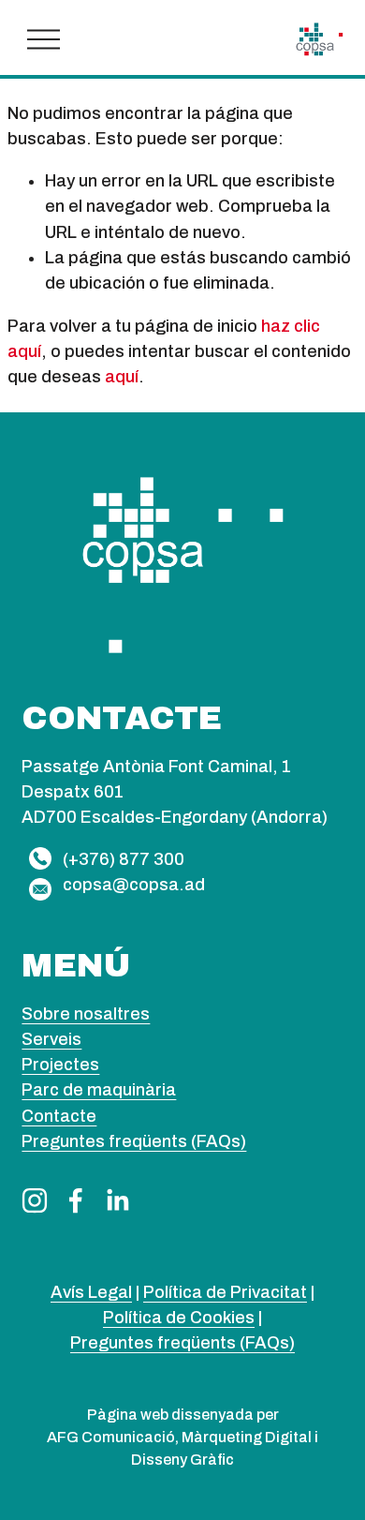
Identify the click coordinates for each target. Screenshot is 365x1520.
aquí (122, 376)
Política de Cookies (179, 1317)
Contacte (59, 1116)
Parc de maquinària (99, 1089)
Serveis (51, 1039)
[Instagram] (35, 1200)
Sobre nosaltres (86, 1014)
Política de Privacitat (225, 1292)
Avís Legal (91, 1292)
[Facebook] (76, 1200)
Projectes (60, 1064)
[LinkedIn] (117, 1200)
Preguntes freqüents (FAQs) (134, 1141)
